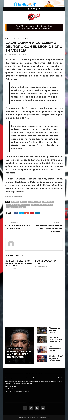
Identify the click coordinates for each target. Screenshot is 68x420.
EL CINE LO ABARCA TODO (45, 262)
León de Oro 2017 (11, 204)
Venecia (22, 207)
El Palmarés (15, 201)
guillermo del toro (34, 201)
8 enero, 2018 (12, 269)
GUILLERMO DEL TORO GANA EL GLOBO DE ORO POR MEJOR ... (18, 263)
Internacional (22, 39)
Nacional (11, 348)
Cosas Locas (10, 39)
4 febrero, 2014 (42, 266)
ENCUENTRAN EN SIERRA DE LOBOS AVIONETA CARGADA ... (49, 228)
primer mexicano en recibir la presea (42, 204)
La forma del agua (48, 201)
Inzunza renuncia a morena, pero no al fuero (19, 354)
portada (19, 348)
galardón (23, 201)
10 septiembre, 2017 (15, 54)
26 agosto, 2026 (11, 361)
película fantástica (23, 204)
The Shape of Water (12, 207)
